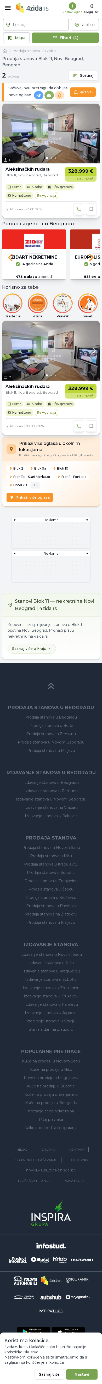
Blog (22, 1149)
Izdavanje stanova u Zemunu (51, 791)
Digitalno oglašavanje (35, 1160)
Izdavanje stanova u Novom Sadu (51, 954)
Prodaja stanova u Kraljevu (51, 922)
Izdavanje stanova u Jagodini (51, 1012)
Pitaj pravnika (51, 1119)
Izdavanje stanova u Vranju (51, 1021)
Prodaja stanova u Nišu (51, 856)
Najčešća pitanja (34, 1181)
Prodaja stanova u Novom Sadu (51, 847)
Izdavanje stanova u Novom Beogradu (51, 799)
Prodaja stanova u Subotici (51, 872)
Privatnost (74, 1181)
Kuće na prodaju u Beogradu (51, 1102)
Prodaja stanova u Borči (51, 725)
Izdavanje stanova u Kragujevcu (51, 971)
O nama (48, 1149)
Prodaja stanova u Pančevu (51, 906)
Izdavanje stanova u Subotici (51, 979)
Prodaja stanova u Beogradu (51, 717)
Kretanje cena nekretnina (51, 1111)
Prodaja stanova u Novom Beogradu (51, 742)
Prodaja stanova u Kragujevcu (51, 864)
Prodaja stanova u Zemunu (51, 734)
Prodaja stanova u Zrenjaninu (51, 881)
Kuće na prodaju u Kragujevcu (51, 1077)
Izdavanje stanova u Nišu (51, 962)
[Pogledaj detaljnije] (51, 133)
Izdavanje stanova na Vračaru (51, 807)
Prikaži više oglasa (32, 497)
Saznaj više (49, 1374)
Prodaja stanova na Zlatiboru (51, 914)
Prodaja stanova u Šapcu (51, 889)
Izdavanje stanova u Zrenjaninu (51, 987)
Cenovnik (79, 1160)
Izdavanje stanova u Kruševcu (51, 996)
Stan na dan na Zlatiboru (51, 1029)
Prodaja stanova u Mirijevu (51, 750)
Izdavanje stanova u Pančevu (51, 1004)
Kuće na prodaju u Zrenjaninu (51, 1094)
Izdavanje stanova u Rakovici (51, 815)
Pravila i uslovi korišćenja (51, 1170)
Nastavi (82, 1374)
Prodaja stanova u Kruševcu (51, 897)
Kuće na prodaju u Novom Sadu (51, 1061)
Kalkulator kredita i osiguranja (51, 1127)
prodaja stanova (26, 51)
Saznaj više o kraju (29, 648)
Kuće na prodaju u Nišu (51, 1069)
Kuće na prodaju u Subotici (51, 1086)
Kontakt (76, 1149)
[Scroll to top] (51, 686)
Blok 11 (50, 51)
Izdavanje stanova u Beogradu (51, 782)
